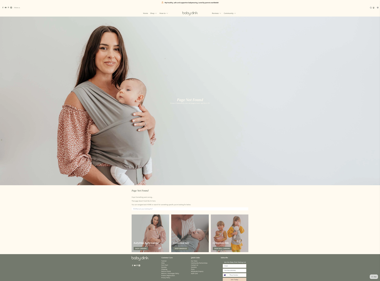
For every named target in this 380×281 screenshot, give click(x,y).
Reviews (215, 13)
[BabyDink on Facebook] (3, 8)
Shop (152, 13)
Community (229, 13)
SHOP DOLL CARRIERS (222, 248)
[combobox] (226, 275)
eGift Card (194, 273)
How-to (163, 13)
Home (145, 13)
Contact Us (194, 265)
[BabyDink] (190, 13)
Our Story (194, 261)
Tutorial (163, 261)
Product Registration (168, 275)
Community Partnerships (199, 263)
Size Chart (164, 265)
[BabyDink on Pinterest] (9, 8)
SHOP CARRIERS (141, 248)
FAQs (163, 263)
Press (193, 269)
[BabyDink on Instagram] (11, 8)
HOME (149, 205)
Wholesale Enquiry (197, 271)
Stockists (194, 267)
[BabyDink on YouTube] (6, 8)
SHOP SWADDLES (181, 248)
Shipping (164, 269)
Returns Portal (166, 271)
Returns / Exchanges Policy (170, 273)
